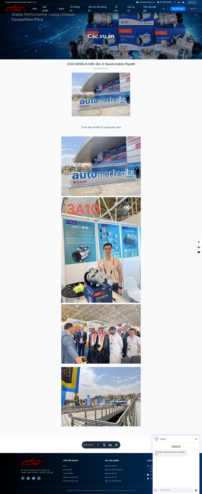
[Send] (196, 490)
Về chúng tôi (75, 9)
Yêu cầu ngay (178, 9)
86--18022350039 (166, 2)
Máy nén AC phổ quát (113, 481)
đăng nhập (191, 2)
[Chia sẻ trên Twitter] (104, 444)
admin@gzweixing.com (147, 2)
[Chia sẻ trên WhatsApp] (116, 444)
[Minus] (196, 439)
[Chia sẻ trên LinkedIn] (110, 444)
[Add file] (155, 490)
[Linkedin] (179, 2)
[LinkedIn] (28, 478)
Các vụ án (131, 9)
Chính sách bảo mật (70, 481)
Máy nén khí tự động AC (114, 469)
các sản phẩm (68, 473)
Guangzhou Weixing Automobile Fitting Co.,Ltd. (97, 490)
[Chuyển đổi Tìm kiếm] (163, 8)
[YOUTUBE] (183, 2)
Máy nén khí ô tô (111, 473)
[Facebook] (175, 2)
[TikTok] (39, 478)
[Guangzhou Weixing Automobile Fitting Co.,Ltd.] (32, 466)
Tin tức (116, 9)
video (61, 8)
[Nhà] (15, 11)
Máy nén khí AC (111, 466)
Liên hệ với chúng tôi (97, 9)
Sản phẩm (45, 9)
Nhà (34, 8)
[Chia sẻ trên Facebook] (98, 444)
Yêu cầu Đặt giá (149, 9)
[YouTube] (33, 478)
